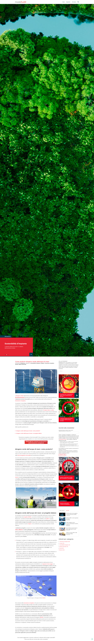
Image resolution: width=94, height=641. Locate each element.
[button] (5, 354)
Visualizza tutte (62, 549)
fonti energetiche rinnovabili (24, 455)
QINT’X (48, 518)
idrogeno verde (19, 395)
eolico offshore (19, 529)
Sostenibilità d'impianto (65, 544)
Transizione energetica (65, 541)
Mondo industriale (64, 546)
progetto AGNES (27, 517)
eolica (52, 410)
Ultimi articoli (61, 510)
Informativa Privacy (63, 439)
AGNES (43, 597)
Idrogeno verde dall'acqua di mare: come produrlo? (28, 430)
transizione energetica (20, 400)
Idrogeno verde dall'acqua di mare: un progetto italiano (29, 433)
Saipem (30, 523)
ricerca (16, 477)
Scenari (62, 543)
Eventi (62, 548)
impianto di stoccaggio (47, 564)
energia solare (46, 410)
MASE (41, 617)
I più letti (67, 510)
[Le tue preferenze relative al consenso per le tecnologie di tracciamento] (92, 639)
